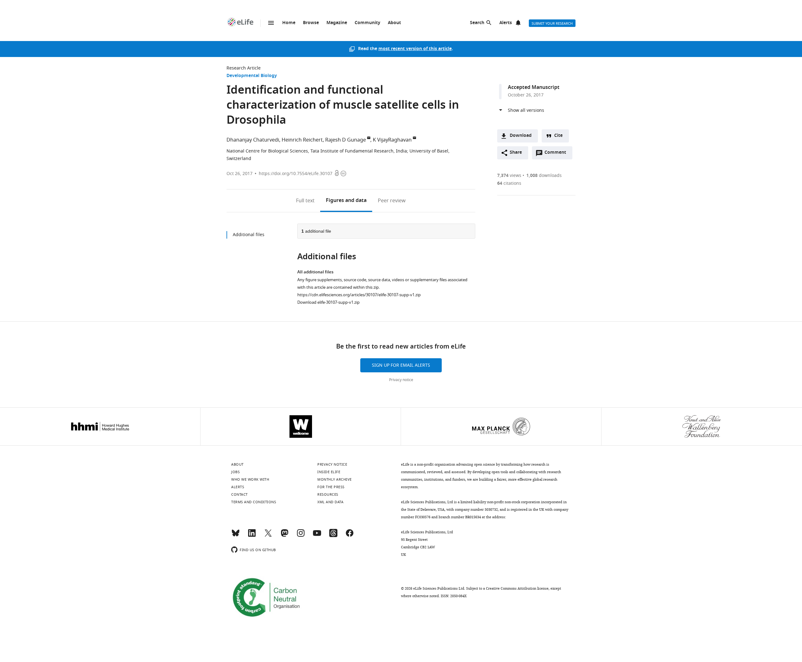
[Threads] (333, 536)
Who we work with (250, 479)
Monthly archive (334, 479)
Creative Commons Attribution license (517, 588)
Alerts (505, 23)
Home (288, 23)
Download (521, 135)
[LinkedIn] (251, 536)
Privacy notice (401, 380)
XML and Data (330, 501)
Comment (557, 154)
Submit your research (552, 23)
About (394, 23)
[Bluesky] (235, 536)
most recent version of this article (415, 49)
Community (367, 23)
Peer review (392, 200)
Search (477, 23)
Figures (346, 201)
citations (509, 183)
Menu (271, 23)
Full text (305, 200)
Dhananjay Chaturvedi (253, 140)
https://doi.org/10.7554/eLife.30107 (295, 173)
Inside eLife (328, 471)
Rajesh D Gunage (345, 140)
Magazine (336, 23)
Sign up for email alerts (401, 365)
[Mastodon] (284, 536)
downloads (544, 175)
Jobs (235, 471)
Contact (239, 494)
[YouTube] (317, 536)
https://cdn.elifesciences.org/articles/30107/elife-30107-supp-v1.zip (359, 295)
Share (516, 152)
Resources (327, 494)
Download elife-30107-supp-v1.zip (328, 302)
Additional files (248, 234)
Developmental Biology (252, 76)
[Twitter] (268, 536)
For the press (331, 486)
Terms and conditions (253, 501)
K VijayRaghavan (392, 140)
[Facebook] (349, 536)
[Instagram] (300, 536)
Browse (311, 23)
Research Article (244, 68)
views (509, 175)
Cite (558, 135)
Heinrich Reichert (302, 140)
